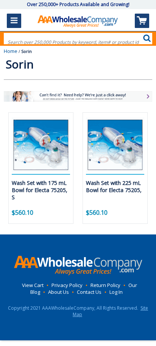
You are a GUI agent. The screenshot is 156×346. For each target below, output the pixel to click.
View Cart (33, 285)
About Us (58, 292)
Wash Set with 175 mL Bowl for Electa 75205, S (39, 190)
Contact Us (89, 292)
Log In (116, 292)
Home (10, 51)
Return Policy (105, 285)
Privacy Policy (67, 285)
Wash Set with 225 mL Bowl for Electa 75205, (114, 186)
